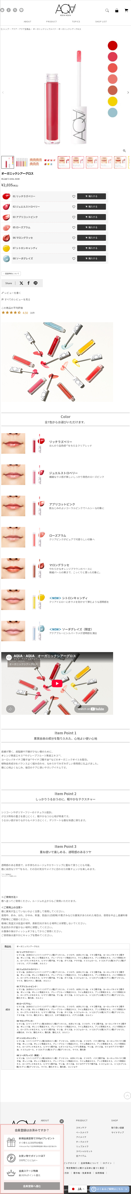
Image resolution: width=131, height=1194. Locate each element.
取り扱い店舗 (117, 1127)
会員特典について (90, 1163)
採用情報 (99, 1173)
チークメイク (82, 1141)
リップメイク (82, 1146)
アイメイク (81, 1137)
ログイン (107, 1163)
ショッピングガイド (67, 1163)
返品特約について (12, 273)
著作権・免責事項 (82, 1173)
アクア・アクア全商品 (21, 29)
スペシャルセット (84, 1151)
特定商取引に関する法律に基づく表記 (85, 1168)
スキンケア (81, 1127)
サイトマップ (117, 1132)
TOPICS (76, 21)
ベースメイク (82, 1132)
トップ (6, 29)
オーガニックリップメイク (44, 29)
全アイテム (81, 1155)
